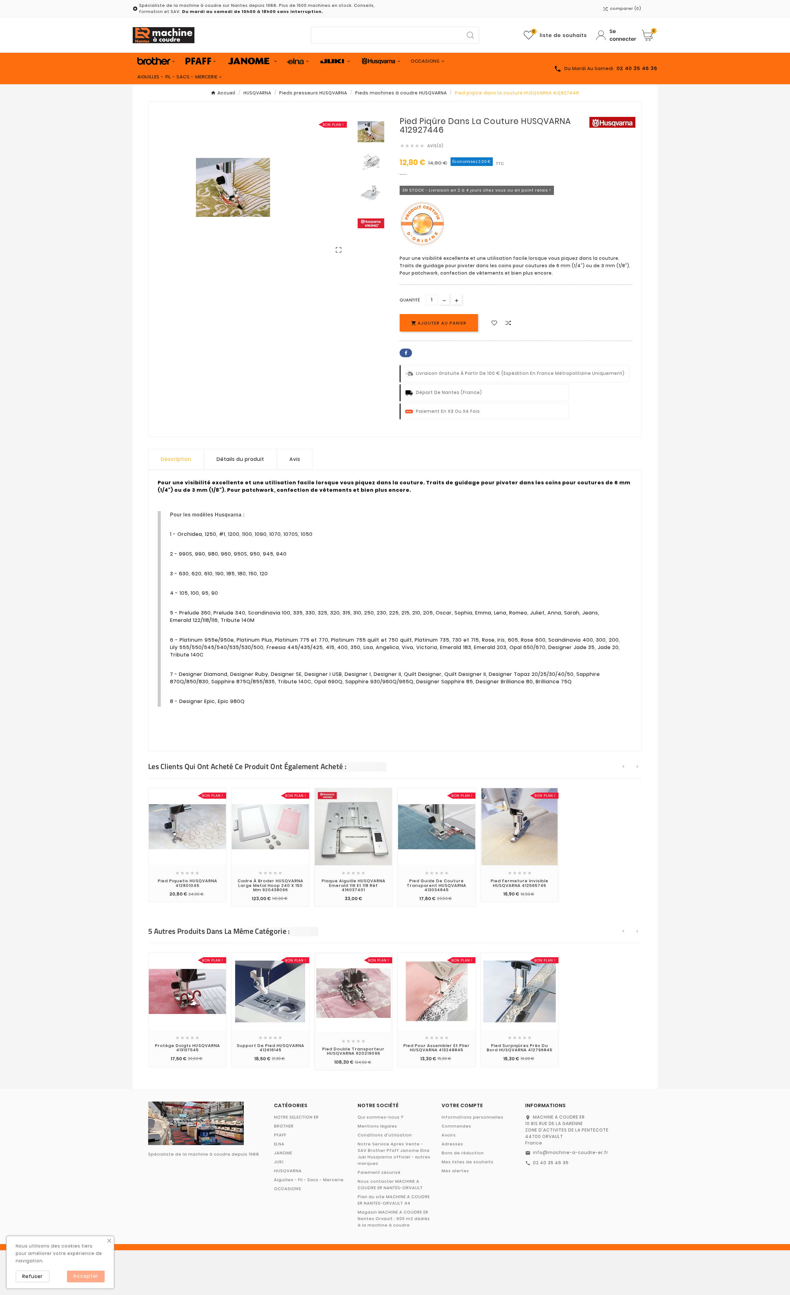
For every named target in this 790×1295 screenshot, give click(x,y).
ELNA (279, 1144)
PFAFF (280, 1135)
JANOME (283, 1153)
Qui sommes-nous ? (381, 1117)
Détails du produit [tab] (240, 459)
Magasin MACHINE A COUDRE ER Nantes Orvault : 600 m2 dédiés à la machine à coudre (394, 1218)
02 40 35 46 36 (551, 1163)
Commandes (456, 1126)
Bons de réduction (463, 1153)
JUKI (279, 1162)
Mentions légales (377, 1126)
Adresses (452, 1144)
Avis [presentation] (294, 459)
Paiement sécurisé (379, 1172)
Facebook (406, 353)
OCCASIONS (287, 1189)
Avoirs (449, 1135)
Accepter (85, 1276)
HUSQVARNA (288, 1171)
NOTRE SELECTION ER (296, 1117)
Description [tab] (176, 459)
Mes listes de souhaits (467, 1162)
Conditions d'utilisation (385, 1135)
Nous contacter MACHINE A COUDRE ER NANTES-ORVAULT (390, 1184)
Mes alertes (455, 1171)
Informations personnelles (472, 1117)
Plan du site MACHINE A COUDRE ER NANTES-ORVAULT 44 (394, 1200)
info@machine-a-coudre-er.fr (570, 1152)
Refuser (32, 1276)
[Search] (470, 35)
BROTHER (284, 1126)
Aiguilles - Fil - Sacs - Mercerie (309, 1180)
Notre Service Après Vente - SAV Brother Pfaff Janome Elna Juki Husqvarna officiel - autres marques (394, 1153)
